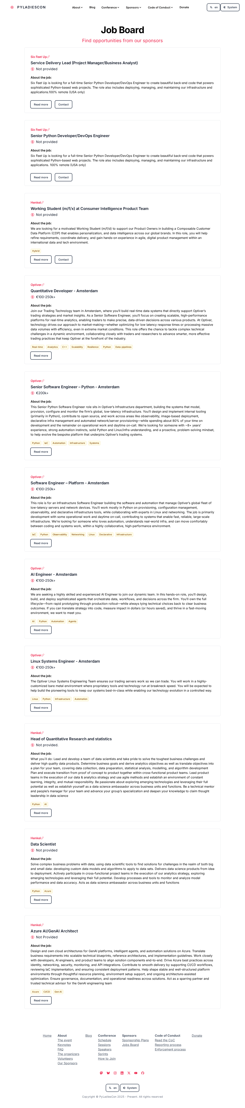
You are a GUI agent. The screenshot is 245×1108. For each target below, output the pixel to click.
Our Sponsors (67, 1063)
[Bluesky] (109, 1073)
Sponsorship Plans (135, 1040)
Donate (184, 7)
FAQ (60, 1049)
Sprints (103, 1054)
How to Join (107, 1058)
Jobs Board (130, 1045)
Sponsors (132, 7)
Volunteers (65, 1058)
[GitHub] (143, 1073)
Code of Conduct (159, 7)
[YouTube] (136, 1073)
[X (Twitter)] (129, 1073)
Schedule (104, 1040)
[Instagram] (116, 1073)
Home (47, 1035)
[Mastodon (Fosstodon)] (102, 1073)
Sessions (104, 1045)
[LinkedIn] (122, 1073)
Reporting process (168, 1045)
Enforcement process (170, 1049)
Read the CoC (165, 1040)
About (76, 7)
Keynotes (64, 1045)
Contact (63, 104)
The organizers (68, 1054)
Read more (41, 104)
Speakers (104, 1049)
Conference (109, 7)
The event (65, 1040)
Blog (92, 7)
